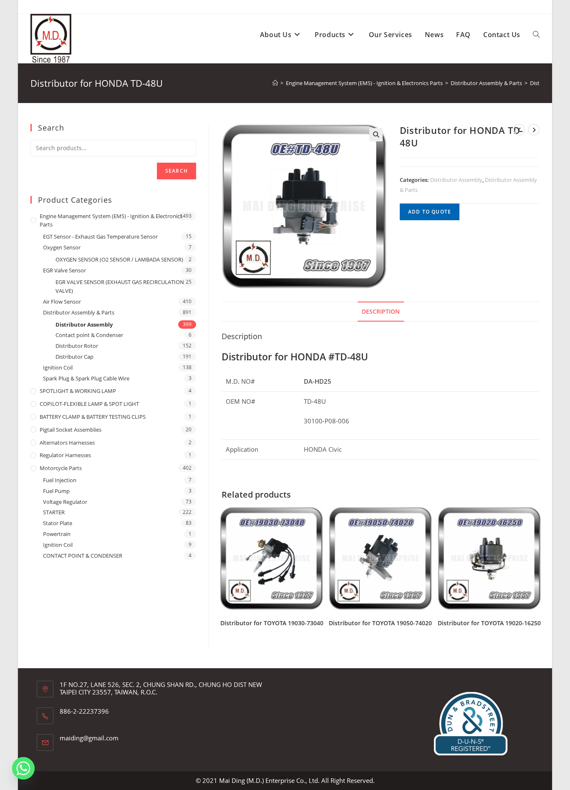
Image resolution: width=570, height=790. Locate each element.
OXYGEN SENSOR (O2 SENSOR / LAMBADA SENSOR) (119, 259)
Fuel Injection (59, 480)
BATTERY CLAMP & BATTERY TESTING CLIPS (93, 416)
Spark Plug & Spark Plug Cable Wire (86, 378)
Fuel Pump (56, 491)
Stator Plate (57, 523)
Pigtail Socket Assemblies (70, 429)
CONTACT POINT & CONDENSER (82, 555)
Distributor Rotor (76, 346)
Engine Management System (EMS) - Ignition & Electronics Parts (111, 220)
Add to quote (429, 211)
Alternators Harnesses (67, 442)
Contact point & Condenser (89, 335)
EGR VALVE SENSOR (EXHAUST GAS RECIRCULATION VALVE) (119, 286)
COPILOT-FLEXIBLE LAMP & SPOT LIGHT (89, 404)
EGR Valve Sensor (64, 270)
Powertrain (57, 534)
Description (381, 311)
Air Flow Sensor (62, 301)
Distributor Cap (74, 356)
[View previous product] (519, 130)
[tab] (381, 311)
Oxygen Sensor (62, 247)
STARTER (54, 512)
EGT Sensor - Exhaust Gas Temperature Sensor (100, 236)
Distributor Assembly (456, 180)
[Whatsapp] (23, 768)
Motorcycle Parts (61, 468)
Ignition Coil (58, 367)
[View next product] (534, 130)
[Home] (275, 83)
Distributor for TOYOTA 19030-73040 (271, 623)
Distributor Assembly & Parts (78, 312)
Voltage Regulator (65, 502)
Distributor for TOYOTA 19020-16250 (489, 623)
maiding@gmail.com (89, 738)
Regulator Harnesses (65, 455)
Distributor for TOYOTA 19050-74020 (380, 623)
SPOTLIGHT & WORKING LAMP (78, 391)
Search (176, 170)
